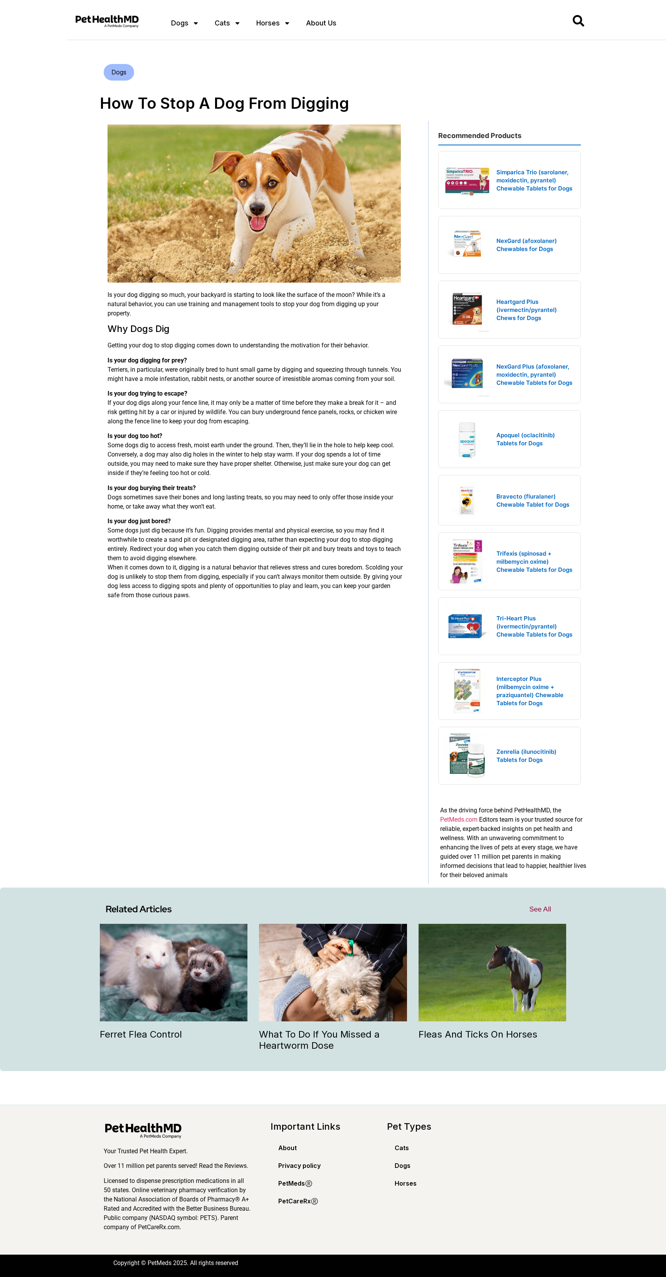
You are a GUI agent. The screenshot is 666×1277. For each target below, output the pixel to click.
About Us (321, 23)
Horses (268, 23)
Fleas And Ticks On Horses (478, 1034)
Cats (222, 23)
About (287, 1148)
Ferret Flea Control (141, 1034)
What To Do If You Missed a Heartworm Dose (319, 1040)
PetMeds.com (459, 819)
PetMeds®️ (295, 1183)
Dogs (179, 23)
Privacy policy (299, 1165)
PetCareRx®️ (298, 1201)
